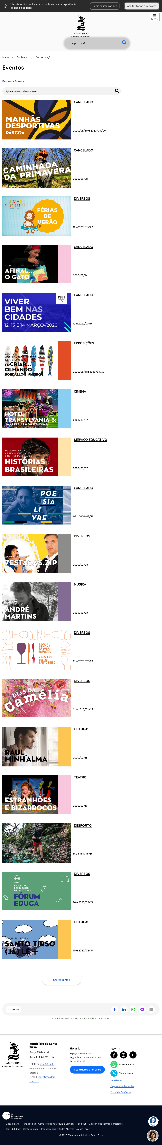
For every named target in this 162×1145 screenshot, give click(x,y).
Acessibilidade (13, 1128)
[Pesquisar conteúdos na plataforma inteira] (124, 42)
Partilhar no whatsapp (133, 1009)
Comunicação (44, 57)
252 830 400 (47, 1064)
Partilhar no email (151, 1009)
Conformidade (30, 1128)
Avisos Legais (83, 1128)
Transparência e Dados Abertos (57, 1128)
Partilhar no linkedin (123, 1009)
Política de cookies (21, 7)
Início (5, 57)
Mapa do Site (12, 1123)
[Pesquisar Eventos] (117, 91)
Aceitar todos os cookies (141, 6)
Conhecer (22, 57)
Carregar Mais (61, 979)
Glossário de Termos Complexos (106, 1123)
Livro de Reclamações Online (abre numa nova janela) (12, 1116)
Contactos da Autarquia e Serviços (56, 1123)
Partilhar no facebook (114, 1009)
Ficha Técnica (29, 1123)
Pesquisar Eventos (13, 81)
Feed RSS (82, 1123)
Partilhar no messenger (142, 1009)
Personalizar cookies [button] (105, 6)
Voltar (15, 1009)
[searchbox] (96, 43)
